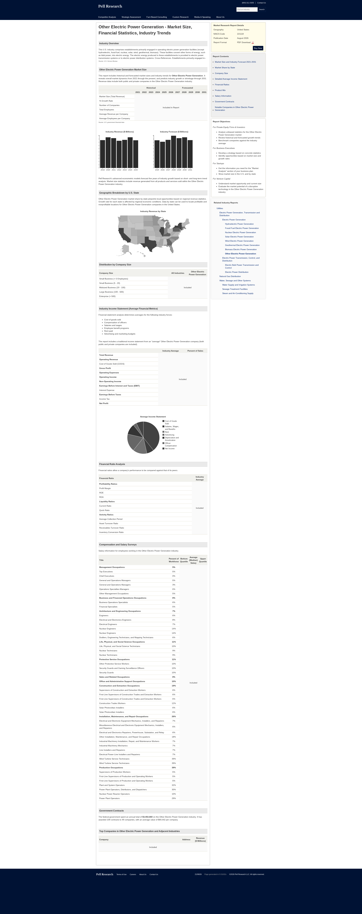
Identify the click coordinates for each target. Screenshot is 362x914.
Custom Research (181, 17)
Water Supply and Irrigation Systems (238, 285)
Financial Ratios (222, 84)
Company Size (221, 73)
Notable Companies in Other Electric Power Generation (234, 108)
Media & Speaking (202, 17)
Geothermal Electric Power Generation (242, 245)
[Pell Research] (110, 6)
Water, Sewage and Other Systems (235, 280)
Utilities (220, 208)
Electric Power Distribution (236, 272)
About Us (220, 17)
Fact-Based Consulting (156, 17)
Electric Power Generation (234, 220)
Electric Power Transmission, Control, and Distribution (241, 259)
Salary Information (223, 96)
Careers (133, 874)
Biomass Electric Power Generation (241, 249)
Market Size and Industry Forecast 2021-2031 (235, 62)
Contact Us (261, 3)
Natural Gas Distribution (230, 276)
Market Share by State (225, 67)
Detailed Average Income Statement (231, 79)
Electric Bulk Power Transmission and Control (242, 266)
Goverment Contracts (224, 101)
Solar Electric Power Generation (239, 237)
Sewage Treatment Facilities (235, 289)
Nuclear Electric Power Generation (240, 232)
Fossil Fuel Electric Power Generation (242, 228)
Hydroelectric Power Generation (239, 224)
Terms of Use (122, 874)
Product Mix (220, 90)
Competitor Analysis (107, 17)
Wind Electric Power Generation (239, 241)
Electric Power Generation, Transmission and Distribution (239, 214)
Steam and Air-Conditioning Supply (237, 293)
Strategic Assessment (131, 17)
